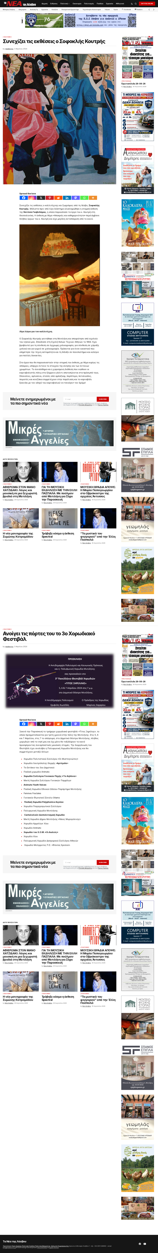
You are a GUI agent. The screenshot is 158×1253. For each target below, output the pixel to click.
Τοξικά (107, 9)
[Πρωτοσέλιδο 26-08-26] (137, 57)
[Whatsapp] (84, 198)
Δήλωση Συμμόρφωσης (60, 1246)
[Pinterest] (50, 198)
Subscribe (103, 399)
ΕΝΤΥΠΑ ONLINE (147, 3)
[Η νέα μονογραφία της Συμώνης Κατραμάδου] (21, 518)
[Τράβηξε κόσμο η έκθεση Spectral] (60, 518)
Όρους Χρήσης (103, 405)
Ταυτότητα (7, 1246)
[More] (93, 198)
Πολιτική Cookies (28, 1246)
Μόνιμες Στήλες (9, 9)
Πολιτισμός (8, 37)
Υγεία (115, 9)
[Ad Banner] (60, 433)
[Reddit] (58, 198)
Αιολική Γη (34, 9)
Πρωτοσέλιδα (126, 81)
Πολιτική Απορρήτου (85, 405)
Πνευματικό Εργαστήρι (70, 9)
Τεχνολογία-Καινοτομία (92, 9)
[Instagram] (32, 198)
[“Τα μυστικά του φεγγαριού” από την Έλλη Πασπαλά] (98, 518)
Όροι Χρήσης (17, 1246)
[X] (41, 198)
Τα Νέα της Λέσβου (14, 1241)
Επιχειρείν (22, 9)
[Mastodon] (76, 198)
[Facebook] (24, 198)
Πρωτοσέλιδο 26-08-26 (133, 84)
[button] (132, 3)
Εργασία (45, 9)
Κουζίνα (55, 9)
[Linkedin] (67, 198)
